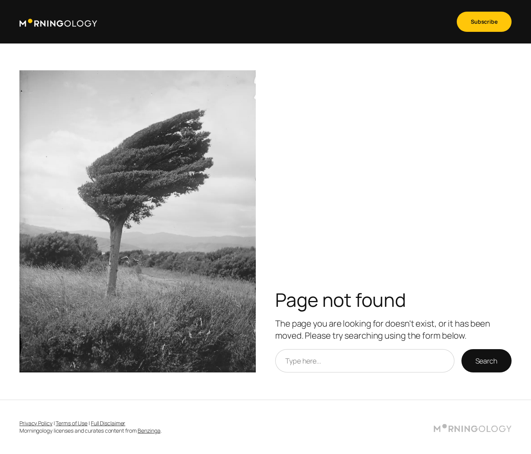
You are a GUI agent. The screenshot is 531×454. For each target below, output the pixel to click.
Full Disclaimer (108, 423)
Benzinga (149, 430)
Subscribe (484, 21)
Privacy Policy (35, 423)
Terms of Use (71, 423)
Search (486, 360)
